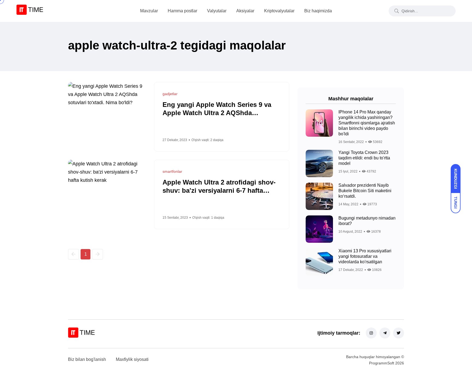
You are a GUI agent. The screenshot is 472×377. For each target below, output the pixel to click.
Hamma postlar (182, 10)
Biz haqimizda (318, 10)
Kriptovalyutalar (279, 10)
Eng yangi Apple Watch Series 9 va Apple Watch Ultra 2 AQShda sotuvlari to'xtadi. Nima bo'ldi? (217, 113)
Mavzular (149, 10)
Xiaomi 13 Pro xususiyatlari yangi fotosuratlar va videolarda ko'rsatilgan (364, 256)
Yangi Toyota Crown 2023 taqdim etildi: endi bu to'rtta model (364, 158)
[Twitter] (398, 333)
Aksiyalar (245, 10)
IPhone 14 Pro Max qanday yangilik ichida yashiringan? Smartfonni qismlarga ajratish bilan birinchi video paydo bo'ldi (366, 123)
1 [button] (85, 254)
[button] (73, 254)
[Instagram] (371, 333)
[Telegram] (384, 333)
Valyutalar (216, 10)
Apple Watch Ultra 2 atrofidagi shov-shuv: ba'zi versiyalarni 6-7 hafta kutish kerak (219, 190)
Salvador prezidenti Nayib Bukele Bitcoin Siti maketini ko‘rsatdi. (364, 190)
